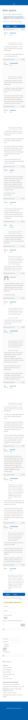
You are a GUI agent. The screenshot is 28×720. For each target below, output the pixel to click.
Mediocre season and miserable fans (11, 684)
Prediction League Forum (9, 674)
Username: (6, 606)
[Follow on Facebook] (12, 712)
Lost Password (6, 652)
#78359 (23, 446)
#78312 (23, 221)
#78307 (23, 106)
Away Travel (5, 676)
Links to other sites (7, 678)
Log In (5, 617)
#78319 (23, 246)
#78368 (23, 565)
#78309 (23, 166)
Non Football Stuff (7, 669)
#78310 (23, 198)
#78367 (23, 522)
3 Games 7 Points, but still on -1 (10, 692)
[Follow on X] (15, 712)
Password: (6, 610)
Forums (5, 14)
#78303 (23, 29)
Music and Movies (7, 672)
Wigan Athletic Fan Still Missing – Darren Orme (13, 686)
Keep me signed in (8, 615)
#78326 (23, 298)
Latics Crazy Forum (12, 14)
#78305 (23, 59)
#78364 (23, 474)
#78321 (23, 273)
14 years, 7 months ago (12, 18)
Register (5, 650)
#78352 (23, 382)
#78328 (23, 327)
